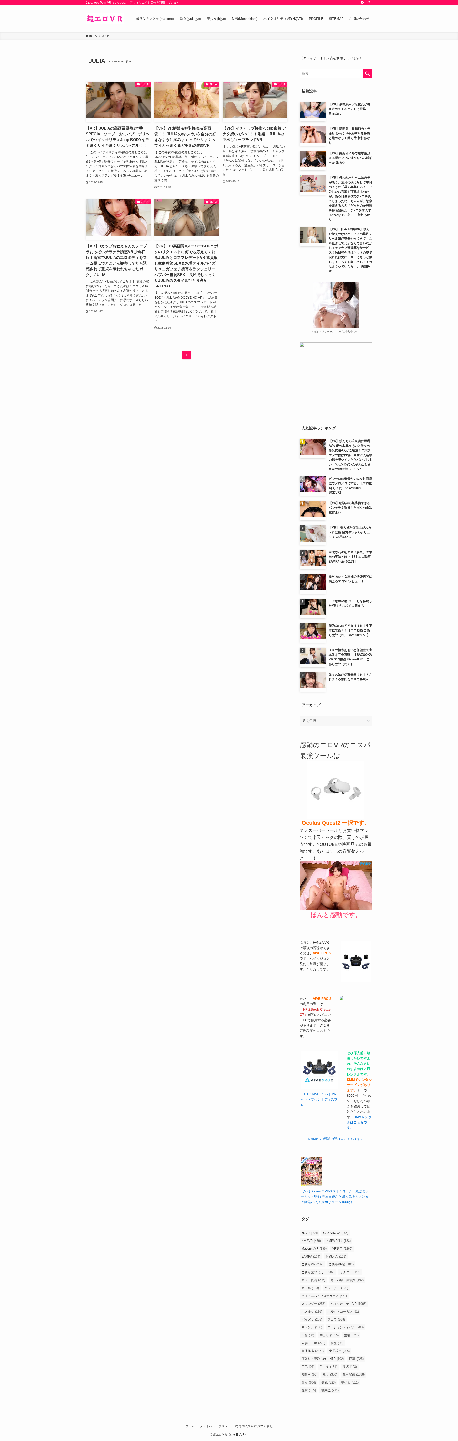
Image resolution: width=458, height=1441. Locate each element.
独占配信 (354, 1374)
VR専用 (342, 1248)
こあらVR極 (341, 1264)
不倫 (308, 1335)
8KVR (310, 1233)
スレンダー (313, 1303)
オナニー (350, 1272)
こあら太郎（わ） (318, 1272)
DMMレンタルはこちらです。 (359, 1122)
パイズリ (312, 1319)
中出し (329, 1335)
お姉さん (336, 1256)
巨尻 (308, 1366)
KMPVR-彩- (338, 1241)
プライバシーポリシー (215, 1426)
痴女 (309, 1382)
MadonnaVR (314, 1248)
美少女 (350, 1382)
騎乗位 (330, 1390)
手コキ (328, 1366)
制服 (337, 1343)
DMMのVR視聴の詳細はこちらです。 (336, 1139)
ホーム (190, 1426)
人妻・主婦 (313, 1343)
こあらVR (312, 1264)
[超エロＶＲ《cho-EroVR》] (105, 18)
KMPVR (311, 1241)
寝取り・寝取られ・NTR (323, 1359)
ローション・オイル (346, 1327)
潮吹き (309, 1374)
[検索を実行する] (367, 73)
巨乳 (356, 1359)
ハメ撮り (312, 1311)
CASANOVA (335, 1233)
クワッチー (336, 1288)
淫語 (350, 1366)
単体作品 (313, 1351)
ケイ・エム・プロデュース (324, 1296)
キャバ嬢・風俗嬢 (347, 1280)
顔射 (309, 1390)
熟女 (330, 1374)
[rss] (363, 2)
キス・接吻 (313, 1280)
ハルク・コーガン (343, 1311)
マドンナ (312, 1327)
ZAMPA (311, 1256)
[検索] (369, 2)
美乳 (328, 1382)
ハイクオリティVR (348, 1303)
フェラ (336, 1319)
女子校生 (339, 1351)
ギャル (310, 1288)
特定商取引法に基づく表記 (254, 1426)
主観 (351, 1335)
